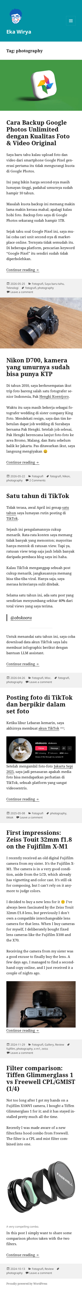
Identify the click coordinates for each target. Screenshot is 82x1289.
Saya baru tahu (54, 284)
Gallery (49, 1044)
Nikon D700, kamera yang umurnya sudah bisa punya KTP (38, 367)
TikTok (12, 518)
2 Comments (37, 480)
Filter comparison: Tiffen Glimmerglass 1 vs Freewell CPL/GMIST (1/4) (40, 1078)
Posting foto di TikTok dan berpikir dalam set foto (39, 704)
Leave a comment (21, 292)
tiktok (9, 817)
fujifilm (10, 1049)
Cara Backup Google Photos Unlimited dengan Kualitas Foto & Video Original (38, 132)
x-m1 (37, 1049)
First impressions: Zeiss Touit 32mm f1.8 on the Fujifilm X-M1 (39, 839)
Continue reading (22, 269)
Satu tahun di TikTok (37, 496)
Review (59, 1044)
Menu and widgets (71, 25)
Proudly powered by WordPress (26, 1284)
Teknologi (12, 288)
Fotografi (37, 284)
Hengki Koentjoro (54, 396)
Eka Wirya (18, 31)
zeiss (45, 1049)
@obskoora (21, 617)
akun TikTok (48, 728)
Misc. (48, 678)
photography (46, 288)
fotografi (30, 288)
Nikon (66, 476)
